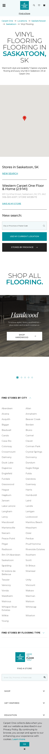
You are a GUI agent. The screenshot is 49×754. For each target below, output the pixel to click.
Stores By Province (22, 247)
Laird (28, 500)
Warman (30, 596)
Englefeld (7, 473)
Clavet (29, 441)
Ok (24, 744)
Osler (28, 533)
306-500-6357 (10, 197)
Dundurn (30, 462)
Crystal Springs (34, 452)
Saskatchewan (38, 21)
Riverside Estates (35, 549)
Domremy (31, 457)
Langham (7, 511)
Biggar (5, 424)
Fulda (29, 473)
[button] (34, 5)
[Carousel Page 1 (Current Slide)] (17, 377)
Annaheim (31, 414)
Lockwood (31, 517)
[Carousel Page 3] (25, 377)
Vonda (5, 590)
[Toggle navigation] (4, 5)
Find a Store (24, 13)
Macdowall (8, 522)
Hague (5, 489)
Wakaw (30, 590)
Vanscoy (6, 585)
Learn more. (18, 739)
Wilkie (5, 615)
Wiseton (30, 615)
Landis (29, 506)
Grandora (31, 479)
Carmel (30, 435)
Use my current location (24, 236)
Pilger (5, 544)
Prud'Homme (33, 544)
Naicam (6, 533)
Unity (28, 579)
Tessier (6, 579)
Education (10, 715)
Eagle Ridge (32, 468)
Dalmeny (7, 457)
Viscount (30, 585)
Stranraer (31, 571)
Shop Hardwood (21, 336)
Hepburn (6, 495)
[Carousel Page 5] (32, 377)
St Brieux (30, 565)
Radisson (7, 549)
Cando (5, 435)
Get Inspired (11, 703)
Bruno (29, 430)
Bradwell (6, 430)
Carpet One (7, 21)
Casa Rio (6, 441)
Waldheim (7, 596)
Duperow (7, 468)
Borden (30, 424)
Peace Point (8, 538)
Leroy (5, 517)
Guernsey (31, 484)
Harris (29, 489)
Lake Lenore (8, 506)
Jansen (5, 500)
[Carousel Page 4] (28, 377)
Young (5, 621)
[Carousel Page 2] (21, 377)
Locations (22, 21)
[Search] (44, 226)
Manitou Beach (34, 522)
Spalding (6, 565)
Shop (7, 691)
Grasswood (8, 484)
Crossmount (9, 452)
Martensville (8, 527)
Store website (28, 197)
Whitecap (31, 607)
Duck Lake (7, 462)
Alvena (5, 414)
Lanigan (30, 511)
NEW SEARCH (10, 173)
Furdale (6, 479)
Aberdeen (7, 408)
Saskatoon (11, 24)
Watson (30, 601)
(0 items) (44, 5)
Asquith (6, 419)
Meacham (31, 527)
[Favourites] (39, 5)
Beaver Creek (33, 419)
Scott (29, 560)
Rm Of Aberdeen (11, 555)
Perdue (30, 538)
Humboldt (31, 495)
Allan (28, 408)
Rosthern (31, 555)
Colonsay (7, 446)
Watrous (6, 601)
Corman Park (33, 446)
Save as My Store (11, 203)
